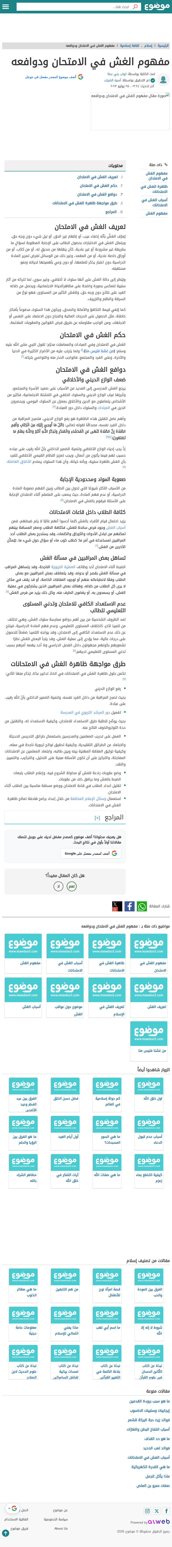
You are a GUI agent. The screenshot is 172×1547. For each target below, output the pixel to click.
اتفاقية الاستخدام (16, 1519)
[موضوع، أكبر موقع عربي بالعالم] (157, 7)
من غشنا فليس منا (99, 351)
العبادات (104, 407)
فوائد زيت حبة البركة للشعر (149, 1419)
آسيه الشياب (112, 80)
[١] (82, 350)
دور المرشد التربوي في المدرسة (85, 712)
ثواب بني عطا (117, 74)
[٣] (54, 406)
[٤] (110, 436)
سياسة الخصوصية (56, 1519)
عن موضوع (60, 1510)
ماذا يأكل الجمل (158, 1476)
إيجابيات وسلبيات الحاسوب (150, 1410)
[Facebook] (166, 1511)
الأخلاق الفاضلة (19, 461)
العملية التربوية (63, 566)
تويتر (117, 906)
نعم (72, 886)
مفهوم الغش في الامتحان (157, 176)
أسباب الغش (116, 527)
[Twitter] (156, 1511)
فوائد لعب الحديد (156, 1448)
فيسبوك (130, 906)
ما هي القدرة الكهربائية (150, 1466)
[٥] (61, 499)
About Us (61, 1529)
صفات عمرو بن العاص (153, 1485)
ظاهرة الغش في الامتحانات (154, 189)
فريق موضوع (19, 1529)
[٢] (22, 356)
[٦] (96, 545)
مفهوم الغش (157, 213)
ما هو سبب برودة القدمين (149, 1401)
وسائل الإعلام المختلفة (88, 798)
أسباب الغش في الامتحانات (155, 202)
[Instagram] (147, 1511)
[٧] (7, 591)
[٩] (124, 679)
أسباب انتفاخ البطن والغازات (148, 1429)
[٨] (74, 650)
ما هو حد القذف (157, 1438)
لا (58, 886)
